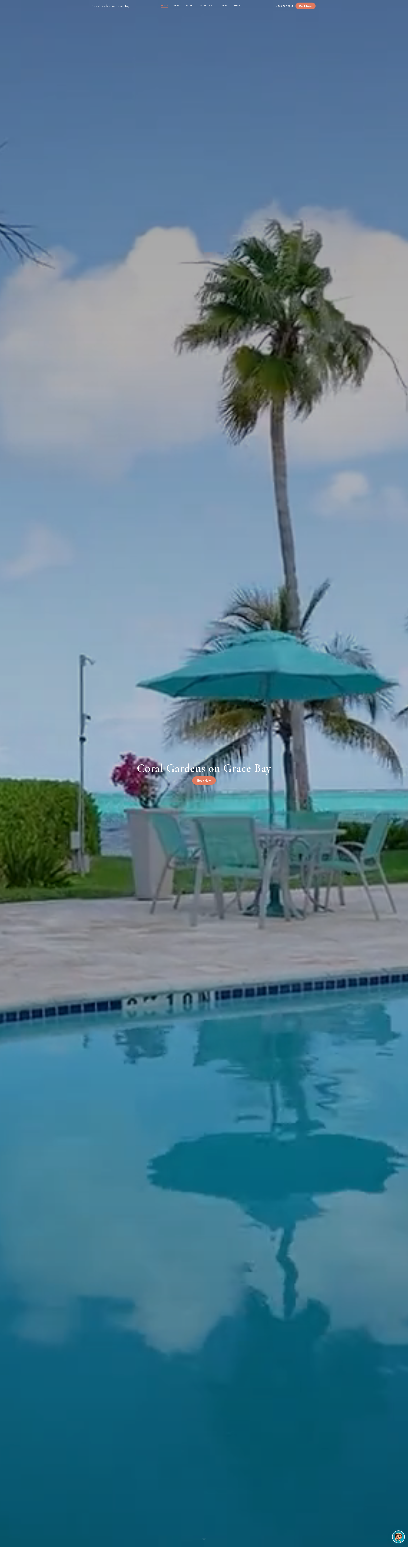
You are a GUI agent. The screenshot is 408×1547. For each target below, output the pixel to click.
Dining (190, 5)
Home (164, 5)
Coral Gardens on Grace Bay (111, 6)
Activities (206, 5)
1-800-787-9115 (284, 6)
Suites (177, 5)
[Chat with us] (398, 1536)
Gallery (222, 5)
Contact (238, 5)
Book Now (305, 5)
